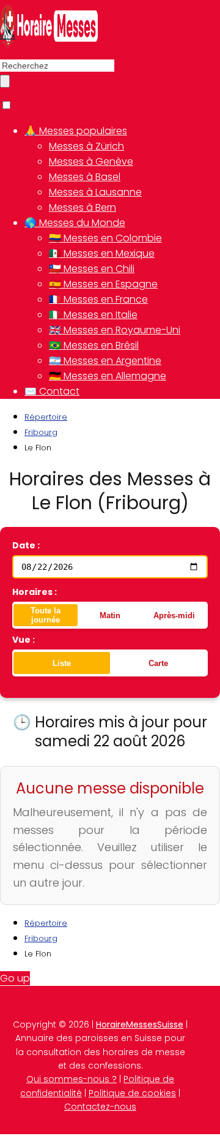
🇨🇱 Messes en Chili (91, 269)
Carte (158, 663)
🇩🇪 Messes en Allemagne (107, 376)
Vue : (23, 640)
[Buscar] (5, 81)
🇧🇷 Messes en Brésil (94, 345)
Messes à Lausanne (95, 192)
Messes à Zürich (86, 146)
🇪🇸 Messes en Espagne (103, 284)
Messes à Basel (84, 177)
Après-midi (174, 615)
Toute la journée (46, 615)
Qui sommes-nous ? (71, 1079)
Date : (26, 545)
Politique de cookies (132, 1093)
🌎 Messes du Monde (74, 223)
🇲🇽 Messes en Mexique (102, 253)
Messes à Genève (91, 161)
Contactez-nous (100, 1106)
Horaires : (34, 592)
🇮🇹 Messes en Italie (93, 315)
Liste (62, 663)
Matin (110, 615)
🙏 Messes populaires (75, 131)
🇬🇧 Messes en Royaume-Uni (114, 330)
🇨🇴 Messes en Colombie (105, 238)
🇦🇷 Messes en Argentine (105, 361)
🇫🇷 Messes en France (98, 299)
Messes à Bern (82, 207)
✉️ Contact (51, 391)
